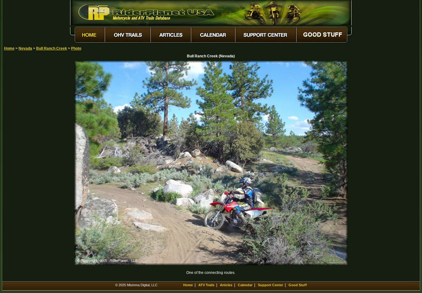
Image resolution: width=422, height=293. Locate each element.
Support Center (270, 285)
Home (9, 48)
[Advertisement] (25, 153)
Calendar (245, 285)
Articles (226, 285)
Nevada (25, 48)
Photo (76, 48)
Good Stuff (298, 285)
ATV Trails (206, 285)
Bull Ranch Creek (51, 48)
